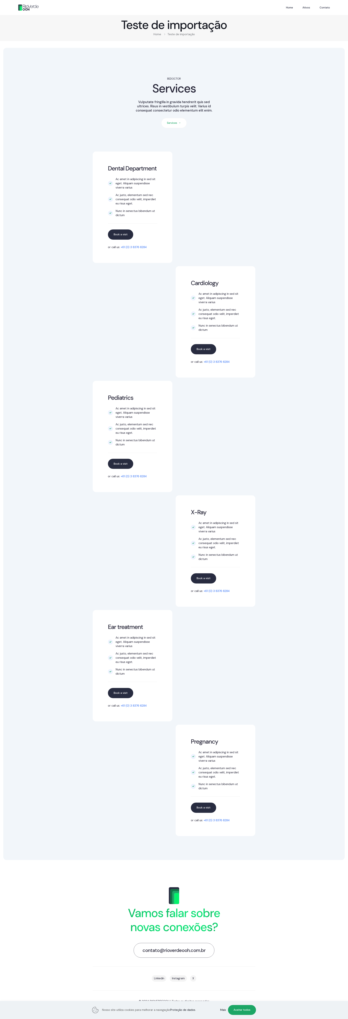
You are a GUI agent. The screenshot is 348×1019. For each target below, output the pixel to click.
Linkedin (159, 978)
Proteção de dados (182, 1010)
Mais (223, 1010)
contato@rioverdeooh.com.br (174, 950)
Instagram (178, 978)
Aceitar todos (242, 1010)
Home (157, 34)
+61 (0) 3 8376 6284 (134, 247)
